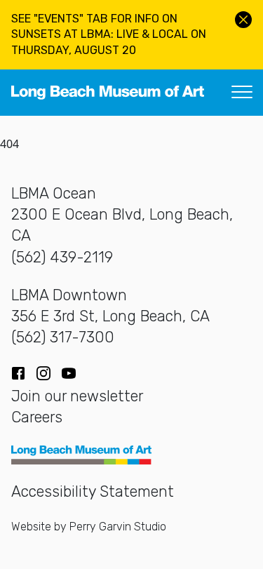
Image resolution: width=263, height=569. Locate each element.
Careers (36, 417)
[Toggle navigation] (242, 92)
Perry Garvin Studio (117, 526)
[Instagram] (43, 373)
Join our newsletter (77, 396)
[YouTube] (69, 373)
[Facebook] (18, 373)
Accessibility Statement (92, 491)
